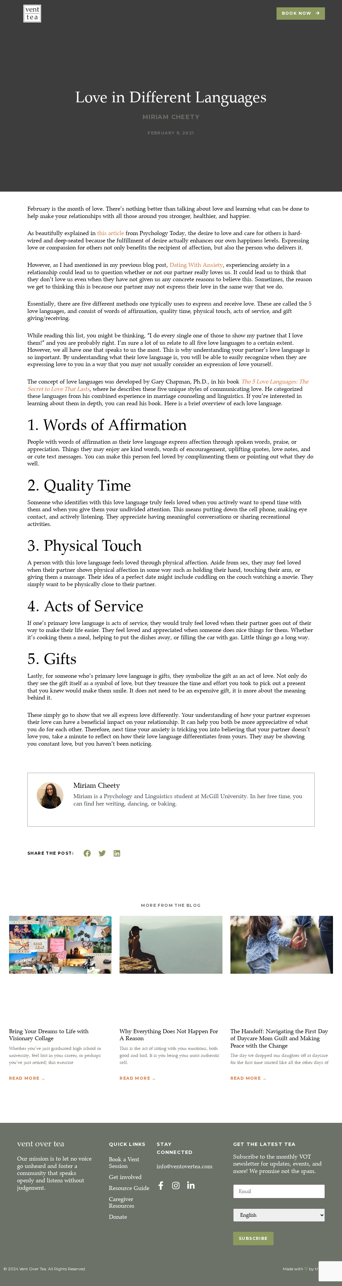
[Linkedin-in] (191, 1185)
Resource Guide (129, 1188)
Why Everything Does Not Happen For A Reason (169, 1035)
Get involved (125, 1177)
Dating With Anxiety (196, 265)
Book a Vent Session (124, 1163)
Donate (118, 1217)
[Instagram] (176, 1185)
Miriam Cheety (96, 785)
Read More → (27, 1078)
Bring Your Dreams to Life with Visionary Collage (49, 1035)
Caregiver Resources (121, 1202)
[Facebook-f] (161, 1185)
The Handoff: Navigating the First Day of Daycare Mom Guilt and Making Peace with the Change (279, 1039)
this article (110, 233)
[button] (87, 853)
